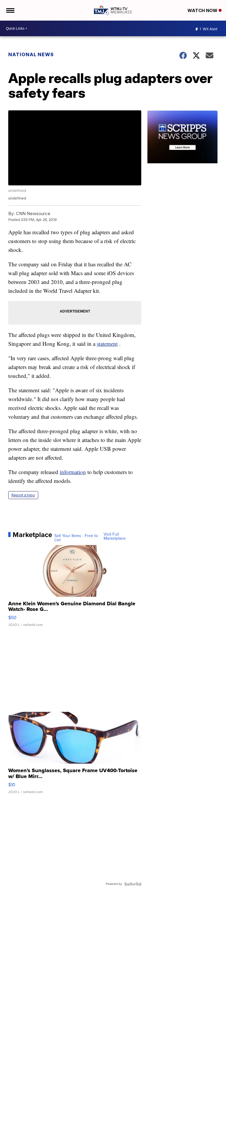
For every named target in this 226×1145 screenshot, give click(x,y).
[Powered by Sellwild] (132, 884)
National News (31, 54)
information (73, 472)
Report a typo (23, 495)
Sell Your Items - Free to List (76, 538)
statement (107, 343)
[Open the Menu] (9, 10)
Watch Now (203, 10)
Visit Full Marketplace (115, 536)
